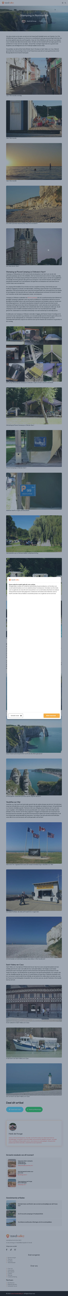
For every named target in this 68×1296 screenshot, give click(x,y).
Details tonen (15, 715)
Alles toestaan (51, 715)
